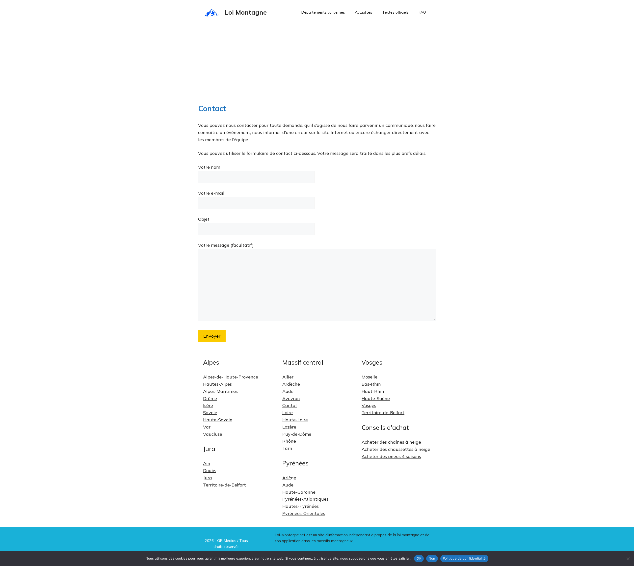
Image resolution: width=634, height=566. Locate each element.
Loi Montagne (246, 12)
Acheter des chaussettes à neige (396, 449)
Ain (206, 463)
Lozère (289, 427)
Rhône (289, 441)
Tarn (287, 448)
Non (432, 558)
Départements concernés (323, 12)
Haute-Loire (295, 420)
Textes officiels (395, 12)
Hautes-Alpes (217, 384)
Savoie (210, 412)
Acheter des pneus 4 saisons (391, 456)
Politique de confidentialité (464, 558)
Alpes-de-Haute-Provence (230, 377)
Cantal (289, 405)
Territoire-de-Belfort (224, 485)
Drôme (210, 398)
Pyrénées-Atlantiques (305, 499)
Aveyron (291, 398)
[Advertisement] (317, 62)
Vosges (369, 405)
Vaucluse (212, 434)
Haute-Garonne (299, 492)
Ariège (289, 478)
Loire (287, 412)
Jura (207, 478)
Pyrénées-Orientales (303, 513)
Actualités (363, 12)
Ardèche (291, 384)
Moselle (369, 377)
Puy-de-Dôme (296, 434)
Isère (208, 405)
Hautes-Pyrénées (300, 506)
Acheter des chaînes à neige (391, 442)
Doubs (209, 470)
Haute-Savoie (217, 420)
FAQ (422, 12)
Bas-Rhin (371, 384)
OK (419, 558)
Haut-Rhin (373, 391)
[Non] (627, 558)
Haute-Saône (376, 398)
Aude (287, 391)
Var (207, 427)
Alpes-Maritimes (220, 391)
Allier (287, 377)
